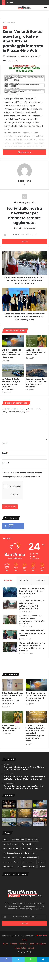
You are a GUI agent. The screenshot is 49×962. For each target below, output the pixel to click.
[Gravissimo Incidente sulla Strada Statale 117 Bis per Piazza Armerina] (10, 592)
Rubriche (13, 944)
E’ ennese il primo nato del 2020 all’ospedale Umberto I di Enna (32, 633)
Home (7, 22)
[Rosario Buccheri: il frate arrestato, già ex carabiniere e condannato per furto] (10, 619)
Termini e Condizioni (37, 944)
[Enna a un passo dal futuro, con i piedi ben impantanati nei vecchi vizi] (36, 370)
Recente (24, 580)
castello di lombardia (10, 844)
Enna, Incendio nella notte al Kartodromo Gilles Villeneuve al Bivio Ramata (12, 354)
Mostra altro (23, 152)
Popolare (8, 580)
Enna (27, 853)
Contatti (31, 948)
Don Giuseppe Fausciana (12, 853)
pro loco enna (8, 866)
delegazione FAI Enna (11, 848)
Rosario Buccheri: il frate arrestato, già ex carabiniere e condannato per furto (31, 619)
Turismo (42, 866)
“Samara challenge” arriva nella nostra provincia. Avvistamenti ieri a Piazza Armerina (32, 647)
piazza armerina (28, 862)
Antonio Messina (18, 840)
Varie (13, 22)
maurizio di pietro (9, 857)
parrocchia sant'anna (11, 862)
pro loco (41, 862)
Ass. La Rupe (32, 840)
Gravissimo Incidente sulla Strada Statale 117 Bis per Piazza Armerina (32, 591)
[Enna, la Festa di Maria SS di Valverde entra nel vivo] (36, 341)
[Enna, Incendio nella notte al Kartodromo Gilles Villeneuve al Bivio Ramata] (13, 341)
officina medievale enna (28, 857)
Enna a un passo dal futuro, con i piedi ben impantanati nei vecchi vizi (36, 383)
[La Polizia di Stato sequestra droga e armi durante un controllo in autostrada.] (13, 370)
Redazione (10, 57)
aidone (5, 840)
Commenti (40, 580)
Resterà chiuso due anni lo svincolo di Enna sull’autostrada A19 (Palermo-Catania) (31, 604)
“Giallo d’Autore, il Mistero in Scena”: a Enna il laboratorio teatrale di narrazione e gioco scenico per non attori (35, 733)
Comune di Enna (28, 844)
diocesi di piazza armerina (32, 848)
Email (5, 453)
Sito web (5, 463)
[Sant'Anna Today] (24, 7)
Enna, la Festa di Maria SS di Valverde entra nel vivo (35, 352)
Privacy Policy (20, 948)
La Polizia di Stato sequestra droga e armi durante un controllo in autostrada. (11, 384)
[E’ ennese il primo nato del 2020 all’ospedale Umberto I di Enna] (10, 634)
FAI (34, 853)
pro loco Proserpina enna (26, 866)
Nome (5, 443)
